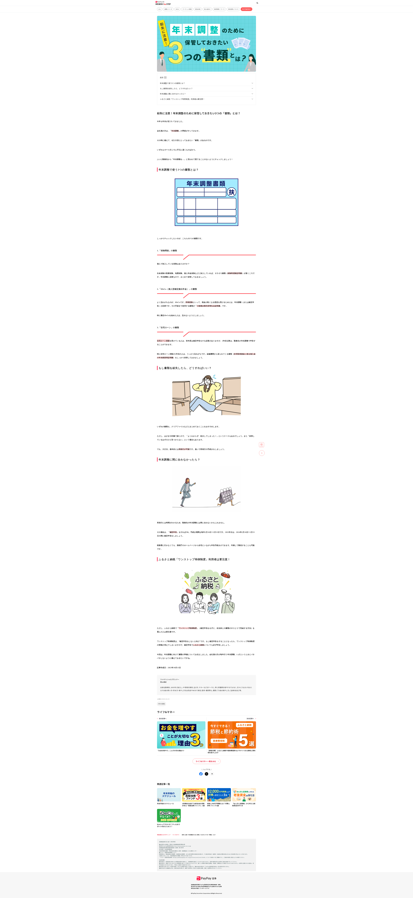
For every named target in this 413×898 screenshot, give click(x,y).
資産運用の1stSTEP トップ (163, 835)
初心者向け (207, 9)
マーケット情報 (187, 9)
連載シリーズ (168, 9)
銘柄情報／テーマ (219, 9)
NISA (177, 9)
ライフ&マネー (246, 9)
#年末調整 (161, 704)
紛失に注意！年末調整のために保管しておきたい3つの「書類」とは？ (199, 835)
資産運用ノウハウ (233, 9)
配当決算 (197, 9)
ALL (159, 9)
